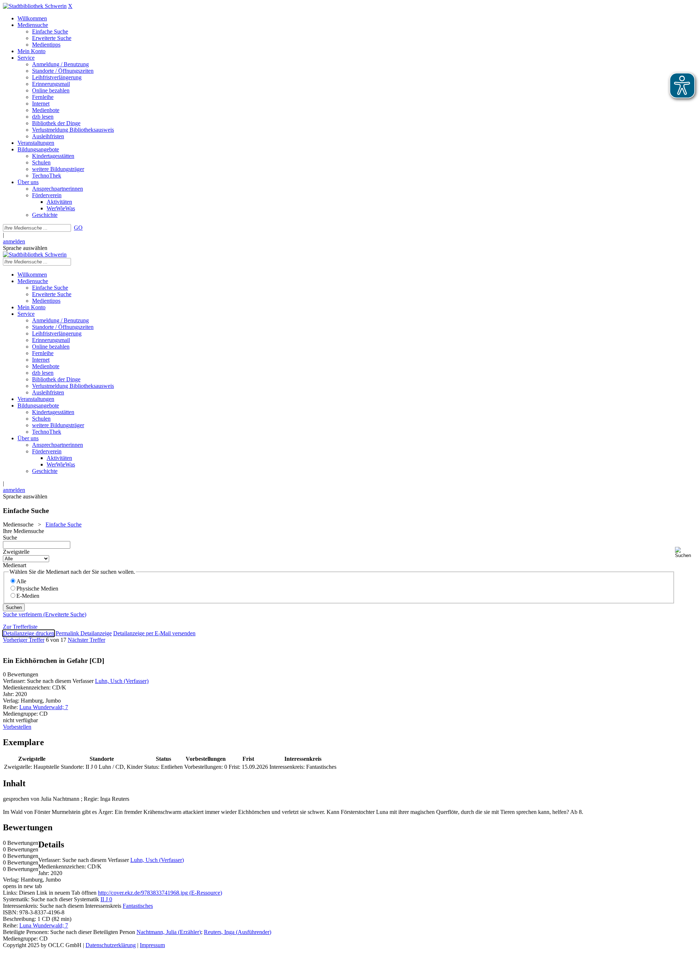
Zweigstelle (16, 552)
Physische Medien (37, 588)
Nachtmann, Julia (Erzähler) (169, 932)
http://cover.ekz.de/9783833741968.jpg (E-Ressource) (160, 893)
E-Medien (27, 596)
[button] (685, 552)
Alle (21, 581)
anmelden (14, 241)
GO (78, 227)
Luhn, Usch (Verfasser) (122, 681)
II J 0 (106, 899)
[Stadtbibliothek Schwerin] (35, 6)
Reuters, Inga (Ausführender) (237, 932)
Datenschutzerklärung (111, 945)
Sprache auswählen (25, 248)
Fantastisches (138, 906)
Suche (10, 537)
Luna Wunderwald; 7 (43, 707)
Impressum (152, 945)
